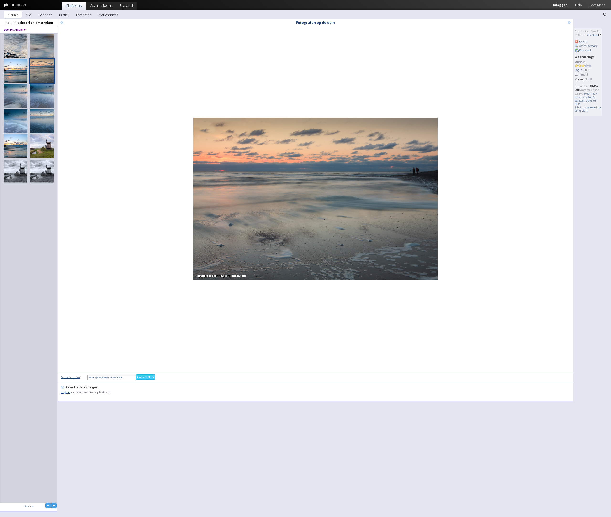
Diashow (29, 506)
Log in (578, 70)
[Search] (605, 14)
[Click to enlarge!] (315, 199)
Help (578, 5)
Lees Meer (597, 5)
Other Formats (588, 45)
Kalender (45, 15)
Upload (126, 5)
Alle (28, 15)
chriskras (592, 35)
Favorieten (83, 15)
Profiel (63, 15)
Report (583, 41)
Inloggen (560, 5)
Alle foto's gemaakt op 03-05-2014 (588, 108)
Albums (13, 15)
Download (585, 50)
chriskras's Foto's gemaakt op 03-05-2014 (586, 100)
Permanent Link (70, 377)
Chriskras (74, 5)
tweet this (145, 377)
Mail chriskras (108, 15)
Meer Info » (590, 93)
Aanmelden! (100, 5)
